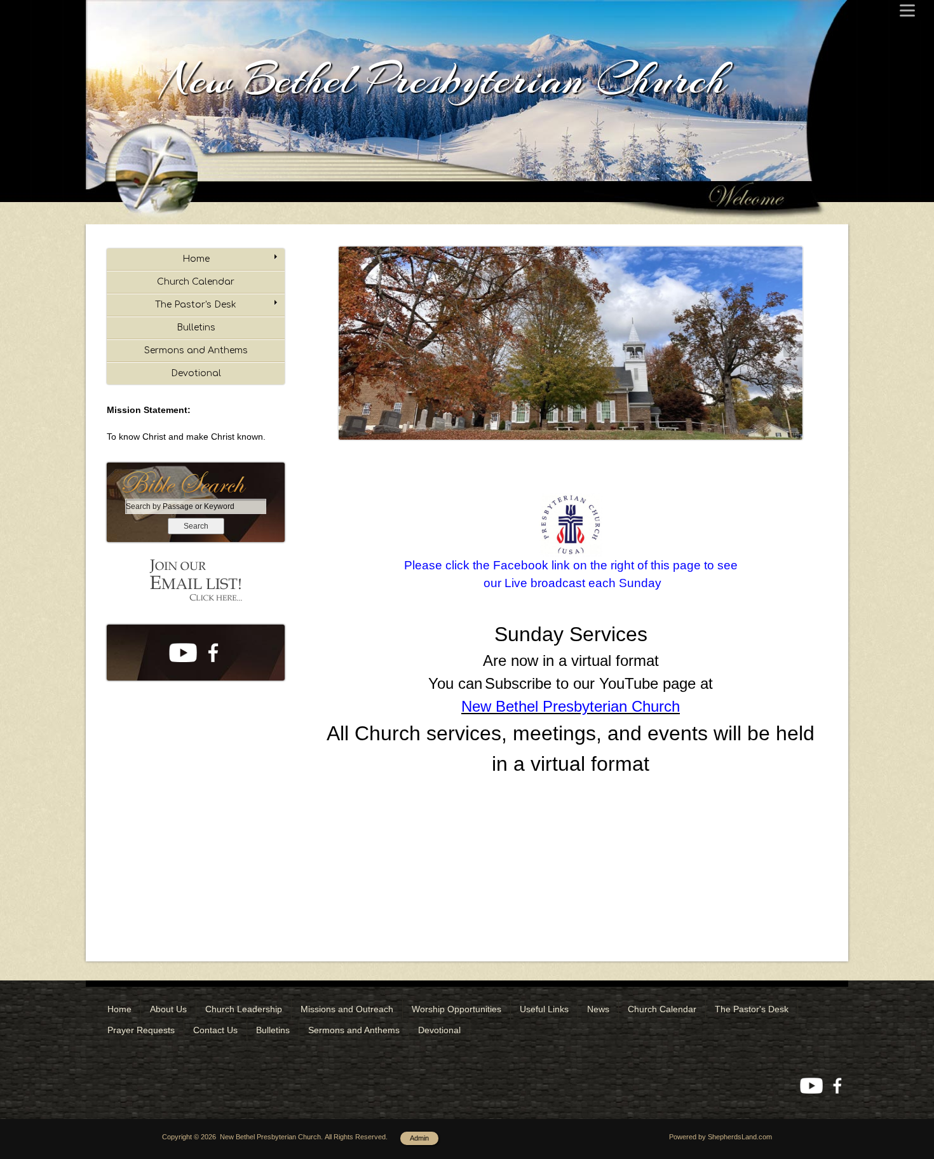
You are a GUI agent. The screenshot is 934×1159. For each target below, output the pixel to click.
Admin (419, 1138)
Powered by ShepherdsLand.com (720, 1137)
